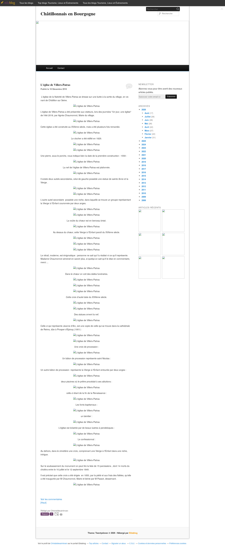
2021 (144, 154)
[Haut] (43, 502)
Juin (147, 119)
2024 (144, 144)
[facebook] (130, 9)
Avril (147, 127)
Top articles (94, 543)
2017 (144, 168)
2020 (144, 158)
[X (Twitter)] (135, 9)
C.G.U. (132, 543)
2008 (144, 200)
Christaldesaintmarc (59, 543)
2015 (144, 175)
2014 (144, 179)
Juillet (147, 116)
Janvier (148, 137)
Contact (61, 68)
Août (147, 113)
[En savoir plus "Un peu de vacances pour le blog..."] (150, 230)
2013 (144, 182)
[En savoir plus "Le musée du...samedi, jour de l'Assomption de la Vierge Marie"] (173, 277)
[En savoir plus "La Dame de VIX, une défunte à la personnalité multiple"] (173, 254)
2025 (144, 140)
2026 (144, 109)
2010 (144, 193)
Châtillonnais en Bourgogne (68, 13)
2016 (144, 172)
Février (148, 133)
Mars (147, 130)
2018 (144, 165)
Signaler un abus (118, 543)
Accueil (49, 68)
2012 (144, 186)
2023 (144, 147)
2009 (144, 196)
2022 (144, 151)
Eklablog (133, 532)
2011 (144, 189)
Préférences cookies (177, 543)
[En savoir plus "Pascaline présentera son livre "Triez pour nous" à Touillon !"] (150, 277)
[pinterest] (140, 9)
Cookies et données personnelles (152, 543)
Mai (146, 123)
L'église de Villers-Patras (55, 85)
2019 (144, 161)
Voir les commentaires (51, 499)
